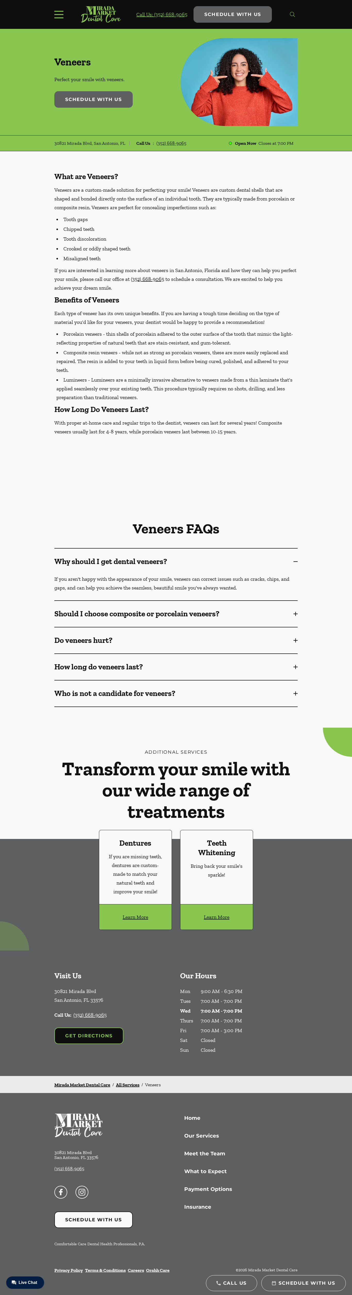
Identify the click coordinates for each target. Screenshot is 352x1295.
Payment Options (208, 1189)
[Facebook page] (60, 1192)
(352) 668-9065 (171, 143)
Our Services (201, 1136)
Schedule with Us (232, 14)
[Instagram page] (82, 1192)
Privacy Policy (68, 1270)
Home (192, 1118)
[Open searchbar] (292, 14)
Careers (136, 1270)
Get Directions (89, 1036)
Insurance (197, 1207)
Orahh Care (158, 1270)
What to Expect (205, 1171)
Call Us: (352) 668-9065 (161, 14)
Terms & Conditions (105, 1270)
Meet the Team (204, 1153)
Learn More (135, 917)
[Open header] (60, 14)
